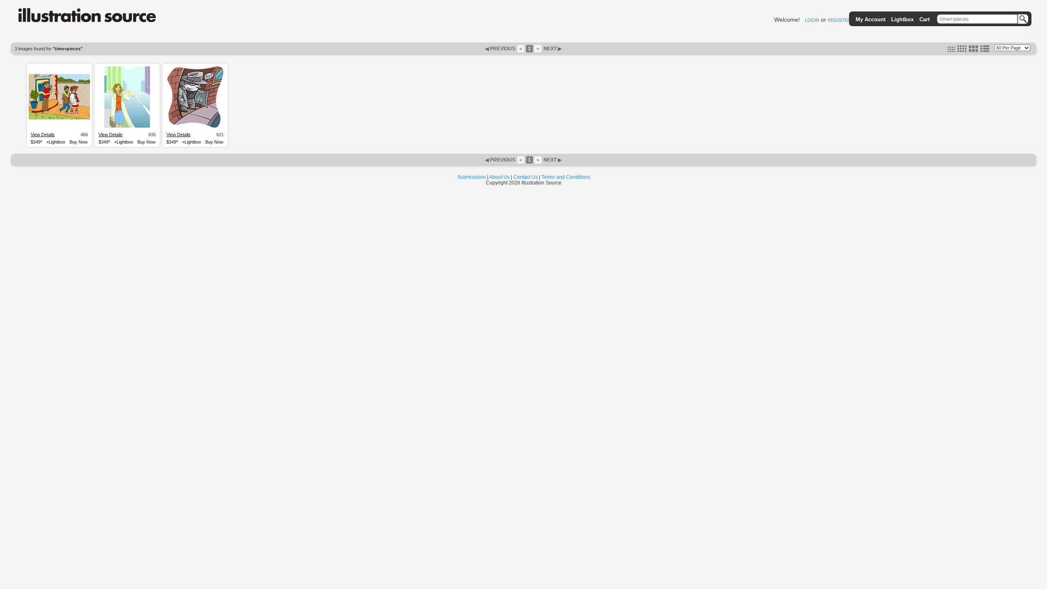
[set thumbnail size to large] (973, 50)
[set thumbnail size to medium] (961, 50)
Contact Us (525, 177)
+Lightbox (55, 141)
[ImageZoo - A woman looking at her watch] (127, 126)
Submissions (471, 177)
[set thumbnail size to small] (951, 50)
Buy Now (79, 141)
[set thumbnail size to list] (984, 50)
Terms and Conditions (565, 177)
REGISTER (839, 20)
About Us (499, 177)
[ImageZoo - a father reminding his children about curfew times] (59, 118)
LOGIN (812, 20)
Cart (924, 19)
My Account (870, 19)
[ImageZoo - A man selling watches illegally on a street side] (195, 126)
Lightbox (902, 19)
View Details (43, 134)
